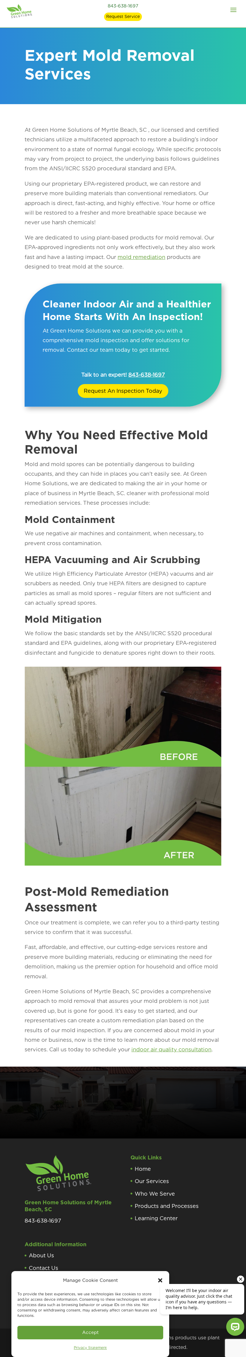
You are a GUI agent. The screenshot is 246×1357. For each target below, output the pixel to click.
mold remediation (141, 257)
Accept (90, 1332)
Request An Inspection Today (123, 391)
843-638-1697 (123, 6)
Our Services (152, 1181)
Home (143, 1169)
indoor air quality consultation (171, 1049)
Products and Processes (167, 1206)
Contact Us (43, 1268)
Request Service (123, 16)
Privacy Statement (90, 1347)
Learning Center (156, 1218)
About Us (41, 1255)
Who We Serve (155, 1194)
